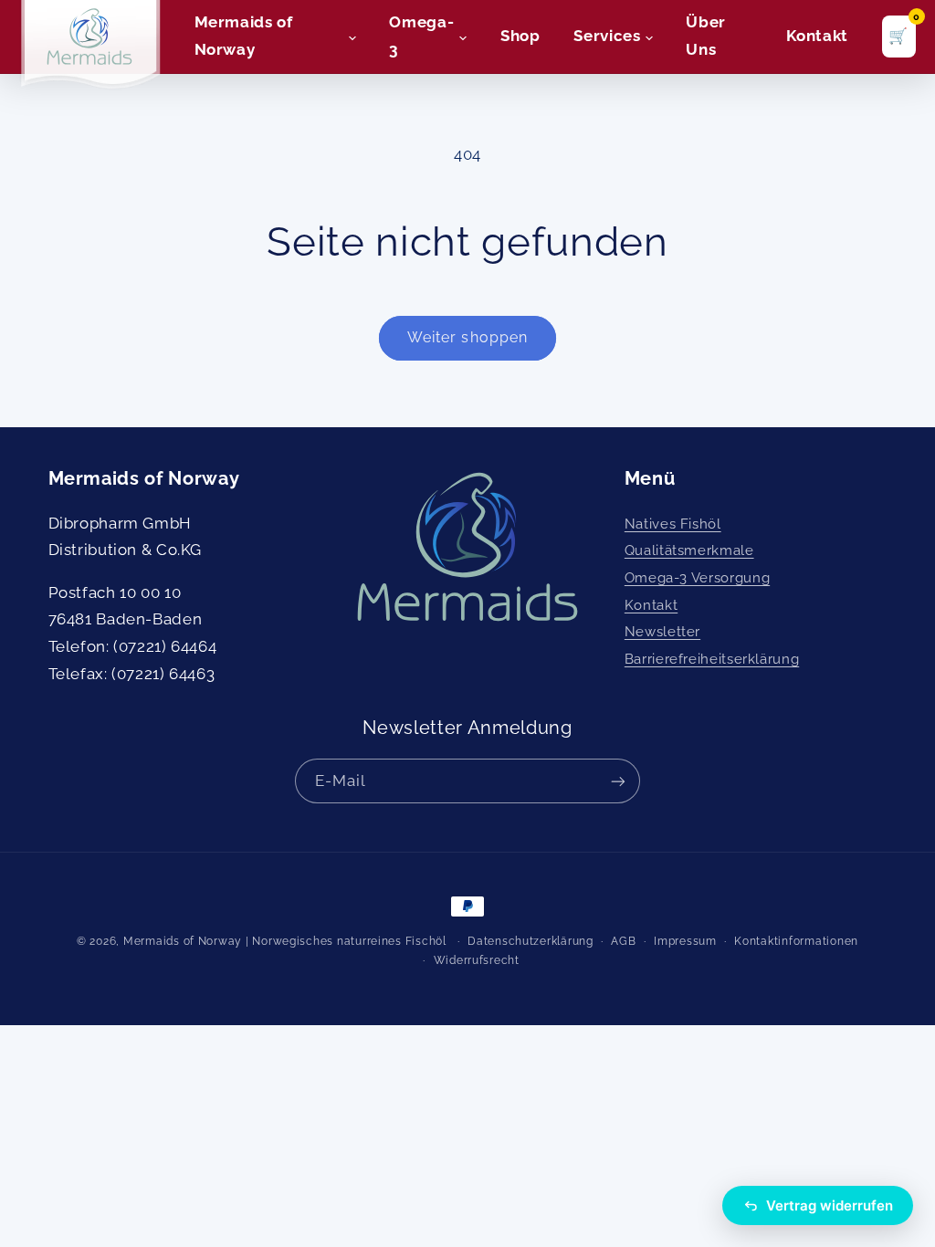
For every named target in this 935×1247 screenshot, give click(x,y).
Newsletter (662, 631)
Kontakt (651, 605)
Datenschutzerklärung (531, 941)
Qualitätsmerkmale (689, 550)
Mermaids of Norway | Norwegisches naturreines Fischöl (284, 941)
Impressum (685, 941)
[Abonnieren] (618, 781)
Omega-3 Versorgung (697, 577)
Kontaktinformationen (796, 941)
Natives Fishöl (673, 523)
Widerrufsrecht (477, 960)
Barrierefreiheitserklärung (712, 658)
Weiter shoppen (467, 337)
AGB (623, 941)
